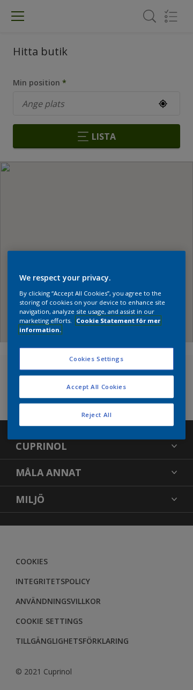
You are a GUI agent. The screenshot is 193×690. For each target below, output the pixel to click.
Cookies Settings (96, 359)
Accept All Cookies (96, 386)
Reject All (96, 414)
